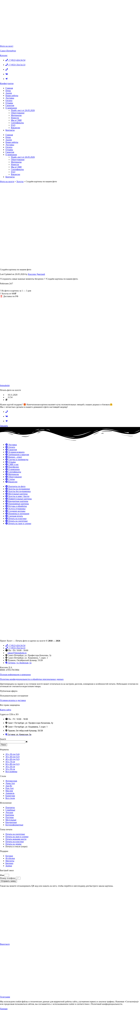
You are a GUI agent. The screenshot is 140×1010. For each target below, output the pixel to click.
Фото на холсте (7, 181)
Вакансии (15, 127)
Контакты (10, 130)
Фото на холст (6, 46)
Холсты (20, 181)
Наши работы (11, 95)
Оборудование (17, 113)
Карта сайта (5, 710)
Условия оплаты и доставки (13, 700)
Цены (8, 90)
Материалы (16, 115)
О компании (11, 108)
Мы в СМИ (16, 120)
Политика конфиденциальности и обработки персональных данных (32, 679)
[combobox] (12, 741)
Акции (8, 93)
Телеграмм (5, 997)
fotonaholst (5, 385)
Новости (15, 118)
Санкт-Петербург (8, 51)
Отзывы (9, 103)
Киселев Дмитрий (36, 274)
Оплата (8, 100)
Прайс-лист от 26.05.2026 (23, 110)
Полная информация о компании (15, 674)
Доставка (9, 98)
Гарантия (9, 105)
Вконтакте (5, 944)
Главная (9, 88)
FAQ (13, 125)
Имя (2, 875)
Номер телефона (8, 878)
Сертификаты (17, 123)
